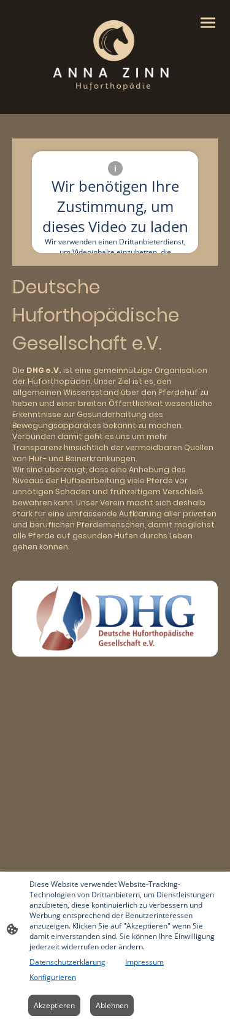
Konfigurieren (52, 977)
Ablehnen (112, 1005)
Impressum (144, 962)
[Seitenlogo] (115, 52)
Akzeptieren (54, 1005)
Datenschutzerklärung (67, 962)
